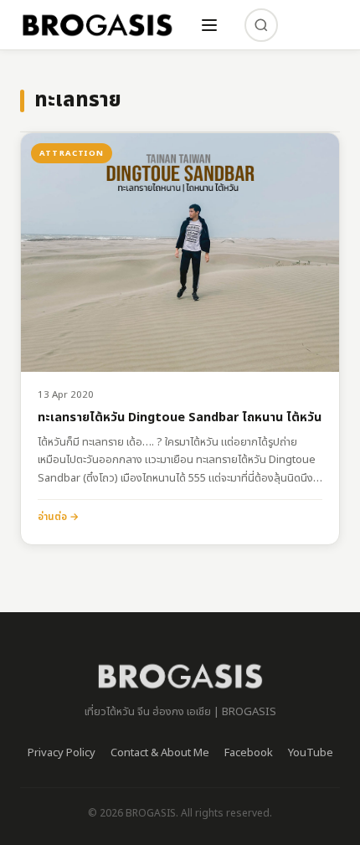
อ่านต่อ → (58, 516)
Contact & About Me (160, 753)
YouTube (310, 753)
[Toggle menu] (209, 25)
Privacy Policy (61, 753)
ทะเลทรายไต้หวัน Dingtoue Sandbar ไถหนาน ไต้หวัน (179, 418)
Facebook (248, 753)
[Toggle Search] (261, 25)
